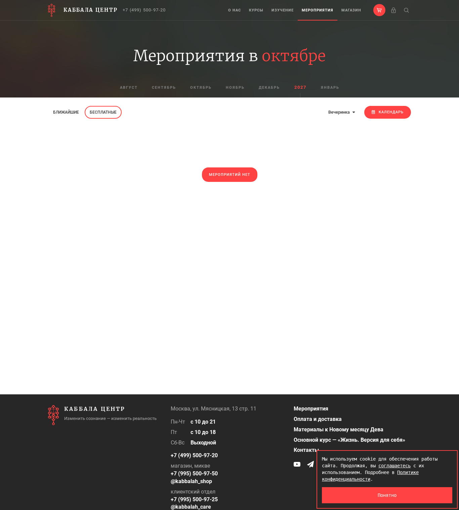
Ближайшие (66, 112)
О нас (234, 10)
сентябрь (164, 87)
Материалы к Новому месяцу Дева (338, 429)
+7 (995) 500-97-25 (194, 499)
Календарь (391, 112)
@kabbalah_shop (191, 481)
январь (330, 87)
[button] (379, 10)
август (129, 87)
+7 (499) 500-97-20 (144, 9)
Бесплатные (103, 112)
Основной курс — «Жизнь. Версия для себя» (349, 440)
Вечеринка (339, 112)
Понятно (387, 495)
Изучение (283, 10)
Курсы (256, 10)
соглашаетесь (394, 465)
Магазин (351, 10)
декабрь (269, 87)
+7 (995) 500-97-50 (194, 473)
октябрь (201, 87)
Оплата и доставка (318, 419)
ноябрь (235, 87)
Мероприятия (317, 10)
